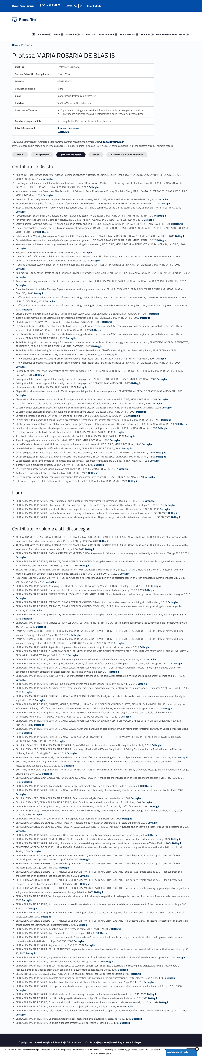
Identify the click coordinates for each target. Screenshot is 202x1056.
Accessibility (116, 1042)
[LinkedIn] (46, 4)
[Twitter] (43, 4)
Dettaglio (48, 179)
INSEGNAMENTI (42, 154)
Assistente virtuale (177, 1052)
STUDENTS (87, 34)
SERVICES (146, 34)
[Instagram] (50, 4)
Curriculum (63, 132)
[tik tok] (53, 4)
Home (34, 34)
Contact (30, 5)
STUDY (57, 34)
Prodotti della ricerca (71, 154)
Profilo (20, 154)
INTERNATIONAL (106, 34)
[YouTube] (55, 4)
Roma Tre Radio (94, 5)
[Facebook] (40, 4)
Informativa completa (101, 1053)
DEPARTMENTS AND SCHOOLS (170, 34)
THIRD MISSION (127, 34)
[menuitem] (34, 34)
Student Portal (18, 5)
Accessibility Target (131, 1042)
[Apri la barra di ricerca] (74, 6)
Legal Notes (103, 1042)
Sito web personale (68, 128)
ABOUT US (43, 34)
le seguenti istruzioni (111, 142)
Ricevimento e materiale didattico (127, 154)
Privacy (93, 1042)
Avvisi (96, 154)
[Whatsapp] (59, 4)
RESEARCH (71, 34)
